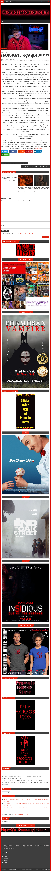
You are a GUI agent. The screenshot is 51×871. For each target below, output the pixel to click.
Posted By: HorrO (5, 59)
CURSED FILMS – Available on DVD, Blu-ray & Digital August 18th (35, 166)
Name (2, 216)
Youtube (5, 862)
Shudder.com (38, 148)
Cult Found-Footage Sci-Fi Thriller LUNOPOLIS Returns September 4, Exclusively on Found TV (23, 780)
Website (2, 225)
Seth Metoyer (6, 812)
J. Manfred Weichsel (8, 803)
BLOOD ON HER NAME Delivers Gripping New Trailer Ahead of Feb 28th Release (41, 189)
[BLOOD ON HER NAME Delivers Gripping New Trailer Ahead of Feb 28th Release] (41, 180)
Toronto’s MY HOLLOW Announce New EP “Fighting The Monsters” (9, 177)
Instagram (6, 860)
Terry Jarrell (6, 799)
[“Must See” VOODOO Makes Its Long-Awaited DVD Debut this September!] (25, 180)
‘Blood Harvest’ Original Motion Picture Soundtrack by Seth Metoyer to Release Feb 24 (28, 812)
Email (2, 220)
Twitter (5, 856)
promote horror (12, 60)
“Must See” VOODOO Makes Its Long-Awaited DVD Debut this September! (25, 189)
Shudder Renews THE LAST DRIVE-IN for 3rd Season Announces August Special (32, 60)
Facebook (6, 858)
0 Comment (13, 59)
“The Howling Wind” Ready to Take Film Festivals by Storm (15, 163)
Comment (3, 203)
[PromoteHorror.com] (26, 12)
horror (3, 60)
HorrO (12, 180)
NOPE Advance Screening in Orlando (20, 814)
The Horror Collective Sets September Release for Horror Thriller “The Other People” (21, 774)
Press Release (4, 48)
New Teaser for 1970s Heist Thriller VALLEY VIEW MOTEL (15, 771)
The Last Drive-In (7, 61)
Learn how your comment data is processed (27, 233)
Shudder (16, 60)
